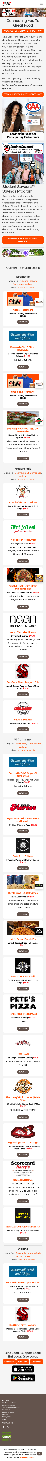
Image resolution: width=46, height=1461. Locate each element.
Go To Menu (23, 322)
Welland (29, 284)
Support (4, 1419)
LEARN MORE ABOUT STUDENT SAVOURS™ (23, 240)
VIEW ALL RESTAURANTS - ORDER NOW (23, 31)
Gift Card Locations (9, 1403)
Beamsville (20, 473)
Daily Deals (36, 1362)
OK (40, 1453)
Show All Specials (26, 288)
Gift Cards (22, 1362)
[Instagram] (7, 1427)
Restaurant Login (8, 1412)
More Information (27, 1457)
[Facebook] (3, 1427)
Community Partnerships (11, 1407)
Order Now (9, 1362)
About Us (5, 1414)
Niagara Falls (26, 281)
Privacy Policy (6, 1417)
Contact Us (6, 1410)
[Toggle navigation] (41, 4)
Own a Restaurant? (9, 1405)
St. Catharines (34, 473)
